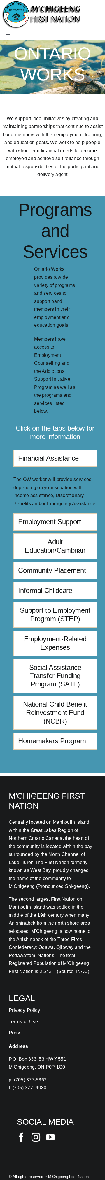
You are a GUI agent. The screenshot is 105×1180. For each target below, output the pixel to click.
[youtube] (50, 1137)
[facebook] (21, 1137)
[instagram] (36, 1137)
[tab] (55, 458)
